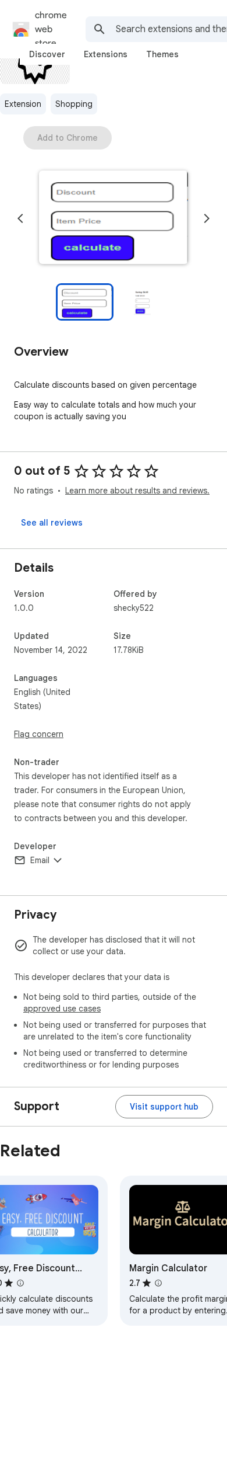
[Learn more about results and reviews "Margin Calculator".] (158, 1283)
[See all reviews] (52, 523)
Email (39, 860)
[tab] (47, 54)
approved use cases (62, 1008)
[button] (113, 218)
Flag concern (38, 734)
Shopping (74, 104)
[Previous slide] (20, 218)
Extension (23, 104)
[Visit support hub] (164, 1107)
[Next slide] (206, 218)
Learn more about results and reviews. (137, 490)
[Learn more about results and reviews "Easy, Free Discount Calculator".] (20, 1283)
